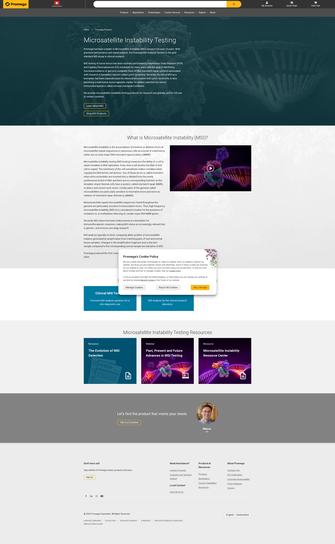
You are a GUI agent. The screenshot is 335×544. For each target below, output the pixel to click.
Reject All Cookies (168, 287)
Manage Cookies (134, 287)
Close (210, 252)
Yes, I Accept (200, 287)
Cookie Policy (175, 271)
